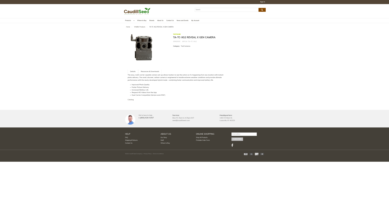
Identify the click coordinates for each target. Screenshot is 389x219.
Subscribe (237, 139)
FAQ (126, 137)
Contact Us (170, 20)
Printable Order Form (203, 140)
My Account (195, 20)
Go (262, 10)
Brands (151, 20)
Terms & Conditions (158, 153)
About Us (160, 20)
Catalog (131, 100)
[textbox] (226, 10)
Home (128, 27)
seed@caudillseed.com (181, 120)
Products (128, 20)
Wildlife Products (139, 27)
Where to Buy (141, 20)
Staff (162, 140)
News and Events (182, 20)
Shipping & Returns (131, 140)
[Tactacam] (177, 34)
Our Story (164, 137)
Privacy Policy (147, 153)
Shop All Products (202, 137)
